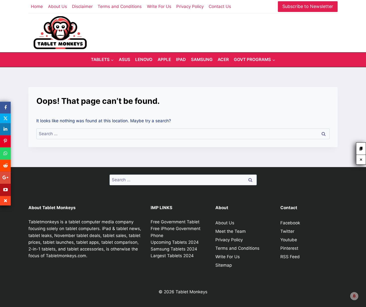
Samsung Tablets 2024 (174, 248)
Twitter (287, 231)
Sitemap (223, 265)
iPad (181, 59)
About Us (57, 6)
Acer (223, 59)
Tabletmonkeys (43, 221)
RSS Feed (290, 256)
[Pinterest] (5, 141)
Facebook (290, 222)
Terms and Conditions (120, 6)
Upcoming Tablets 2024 (175, 242)
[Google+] (5, 178)
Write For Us (159, 6)
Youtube (288, 239)
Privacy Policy (190, 6)
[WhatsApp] (5, 153)
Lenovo (143, 59)
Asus (124, 59)
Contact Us (220, 6)
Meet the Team (230, 231)
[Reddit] (5, 166)
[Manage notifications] (354, 296)
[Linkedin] (5, 129)
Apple (164, 59)
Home (37, 6)
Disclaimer (82, 6)
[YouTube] (5, 190)
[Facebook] (5, 108)
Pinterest (289, 248)
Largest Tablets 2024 (172, 255)
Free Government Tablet (175, 221)
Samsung (202, 59)
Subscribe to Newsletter (307, 6)
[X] (5, 118)
